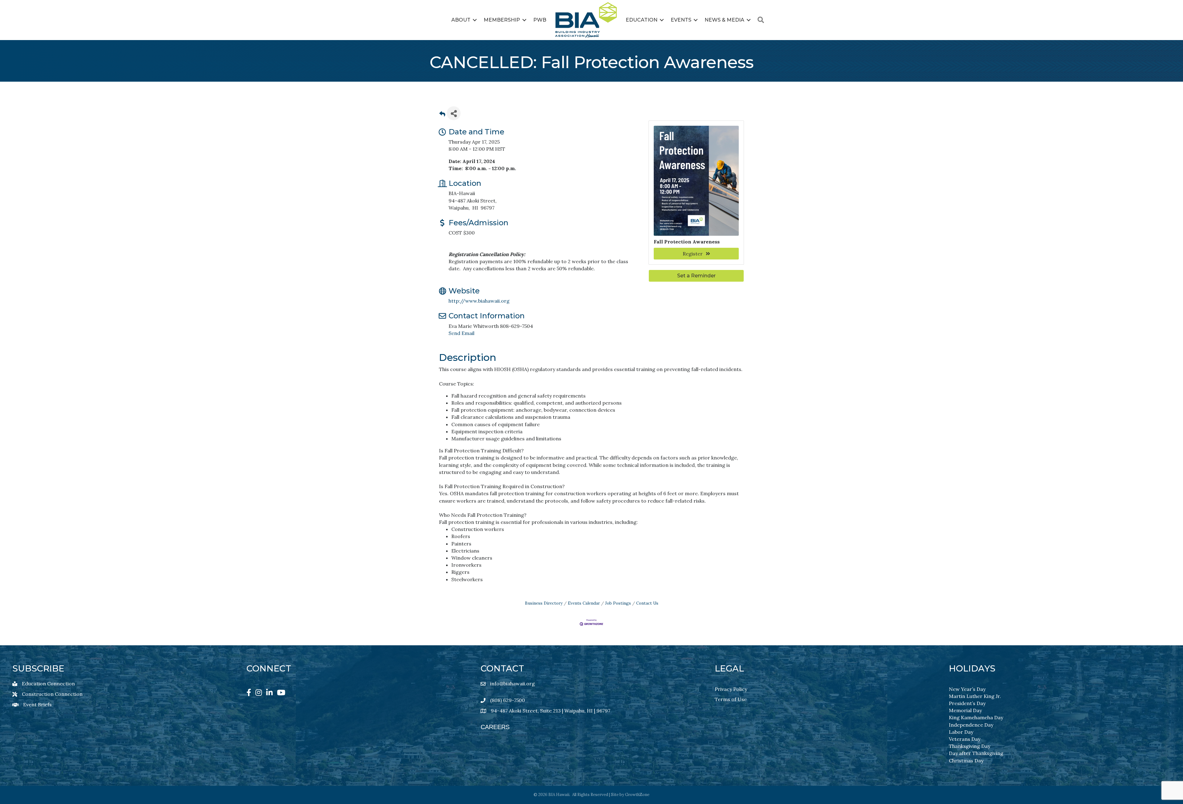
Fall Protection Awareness (687, 242)
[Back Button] (442, 115)
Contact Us (647, 603)
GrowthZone (637, 794)
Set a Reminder (696, 276)
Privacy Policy (731, 689)
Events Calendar (584, 603)
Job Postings (618, 603)
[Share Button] (454, 113)
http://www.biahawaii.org (479, 301)
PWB (539, 20)
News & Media (724, 20)
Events (681, 20)
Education (641, 20)
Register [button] (693, 254)
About (460, 20)
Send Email (461, 333)
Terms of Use (731, 699)
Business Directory (544, 603)
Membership (502, 20)
